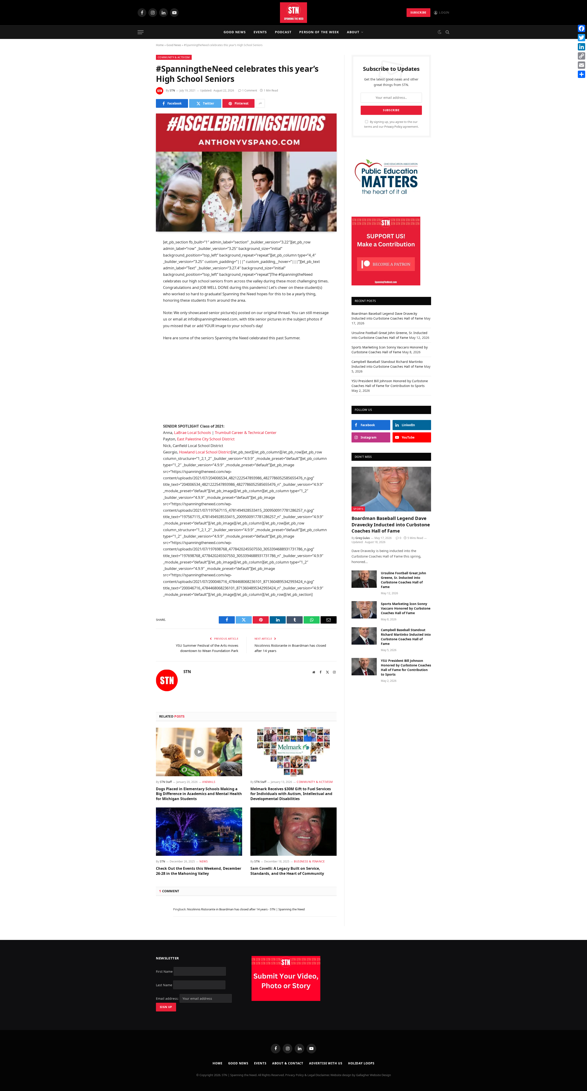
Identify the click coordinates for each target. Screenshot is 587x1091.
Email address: (168, 998)
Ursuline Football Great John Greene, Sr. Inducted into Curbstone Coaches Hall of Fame (403, 580)
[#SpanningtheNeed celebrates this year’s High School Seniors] (246, 172)
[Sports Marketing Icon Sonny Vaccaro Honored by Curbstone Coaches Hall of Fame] (364, 610)
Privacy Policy (393, 127)
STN (172, 90)
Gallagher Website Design (373, 1075)
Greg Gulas (362, 538)
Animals (208, 782)
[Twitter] (139, 266)
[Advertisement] (246, 382)
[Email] (139, 301)
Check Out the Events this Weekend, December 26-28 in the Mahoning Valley (198, 871)
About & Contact (288, 1063)
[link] (193, 432)
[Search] (447, 32)
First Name (164, 971)
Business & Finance (309, 861)
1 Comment (249, 90)
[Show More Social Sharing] (260, 103)
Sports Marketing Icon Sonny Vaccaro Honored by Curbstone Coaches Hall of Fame (405, 608)
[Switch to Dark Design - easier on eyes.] (440, 32)
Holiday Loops (361, 1063)
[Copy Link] (581, 56)
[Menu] (141, 32)
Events (260, 32)
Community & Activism (174, 57)
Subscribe (418, 12)
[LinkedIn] (139, 277)
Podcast (283, 32)
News (203, 861)
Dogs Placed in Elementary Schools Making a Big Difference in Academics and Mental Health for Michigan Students (199, 794)
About (353, 32)
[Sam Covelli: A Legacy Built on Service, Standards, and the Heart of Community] (293, 831)
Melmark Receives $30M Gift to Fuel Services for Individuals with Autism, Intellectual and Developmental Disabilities (291, 794)
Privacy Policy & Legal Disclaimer (307, 1075)
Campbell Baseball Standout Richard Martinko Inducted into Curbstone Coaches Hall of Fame (406, 637)
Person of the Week (319, 32)
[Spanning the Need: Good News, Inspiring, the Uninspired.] (293, 12)
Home (160, 45)
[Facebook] (139, 254)
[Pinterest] (139, 289)
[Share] (581, 74)
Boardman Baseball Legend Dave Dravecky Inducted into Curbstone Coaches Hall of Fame (391, 524)
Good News (235, 32)
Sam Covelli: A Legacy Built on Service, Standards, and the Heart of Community (287, 871)
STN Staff (166, 782)
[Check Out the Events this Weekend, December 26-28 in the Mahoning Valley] (199, 831)
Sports (358, 509)
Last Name (164, 985)
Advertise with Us (325, 1063)
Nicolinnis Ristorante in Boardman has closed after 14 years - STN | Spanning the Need (246, 909)
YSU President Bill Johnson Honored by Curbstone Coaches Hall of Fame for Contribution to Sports (406, 667)
